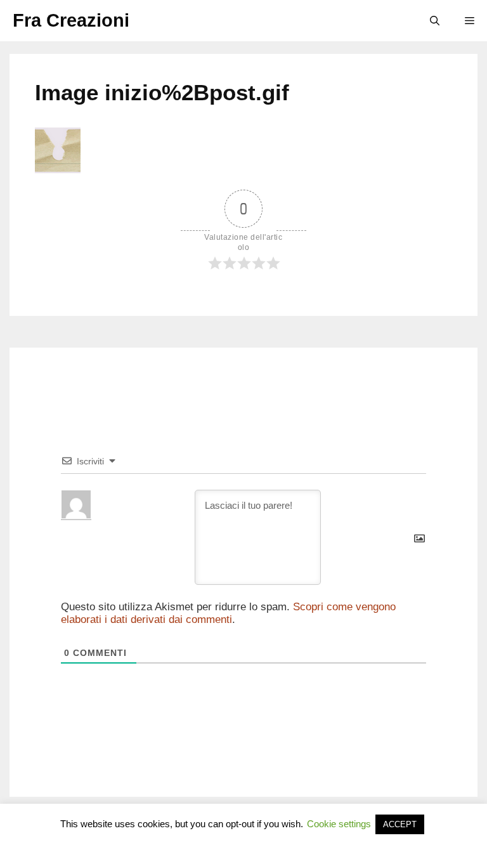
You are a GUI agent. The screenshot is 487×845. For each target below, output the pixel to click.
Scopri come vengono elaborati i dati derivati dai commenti (228, 613)
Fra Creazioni (71, 20)
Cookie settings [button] (339, 823)
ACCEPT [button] (400, 824)
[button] (434, 20)
